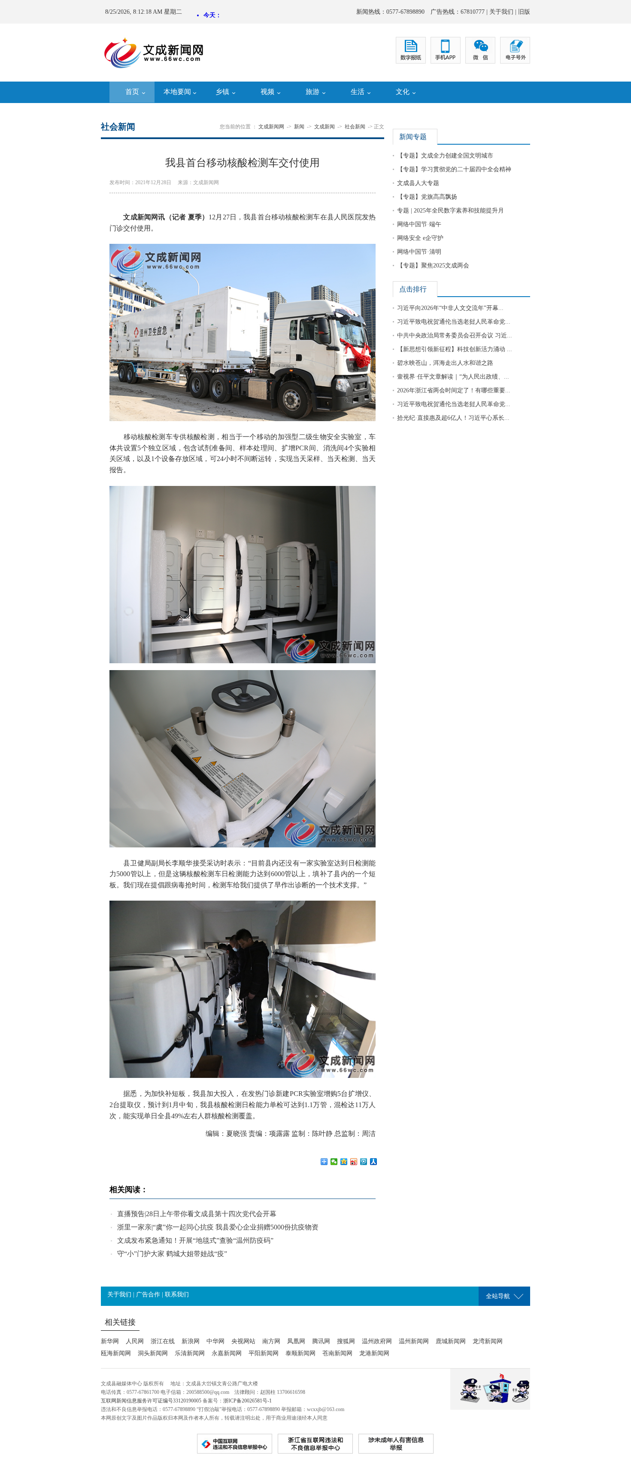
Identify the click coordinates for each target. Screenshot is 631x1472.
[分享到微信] (334, 1161)
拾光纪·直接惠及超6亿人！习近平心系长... (453, 418)
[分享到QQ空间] (344, 1161)
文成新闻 (324, 127)
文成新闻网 (271, 127)
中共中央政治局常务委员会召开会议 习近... (454, 335)
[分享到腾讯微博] (363, 1161)
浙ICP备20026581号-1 (247, 1401)
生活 (357, 91)
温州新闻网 (414, 1341)
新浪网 (191, 1341)
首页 (132, 91)
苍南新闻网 (337, 1353)
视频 (267, 91)
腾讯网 (321, 1341)
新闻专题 (413, 136)
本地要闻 (177, 91)
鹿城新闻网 (451, 1341)
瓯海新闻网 (116, 1353)
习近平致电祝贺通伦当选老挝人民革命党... (453, 322)
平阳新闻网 (264, 1353)
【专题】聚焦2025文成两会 (433, 265)
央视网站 (243, 1341)
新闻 (299, 127)
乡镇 (222, 91)
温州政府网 (377, 1341)
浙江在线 (163, 1341)
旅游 (312, 91)
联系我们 (177, 1294)
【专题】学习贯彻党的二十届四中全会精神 (454, 169)
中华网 (215, 1341)
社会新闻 (355, 127)
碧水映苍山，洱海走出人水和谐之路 (445, 363)
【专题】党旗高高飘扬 (427, 197)
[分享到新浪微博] (354, 1161)
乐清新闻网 (190, 1353)
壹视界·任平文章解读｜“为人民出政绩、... (453, 376)
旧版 (524, 12)
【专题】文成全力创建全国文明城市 (445, 155)
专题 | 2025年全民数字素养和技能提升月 (450, 210)
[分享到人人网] (373, 1161)
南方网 (271, 1341)
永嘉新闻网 (227, 1353)
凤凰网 (296, 1341)
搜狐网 (346, 1341)
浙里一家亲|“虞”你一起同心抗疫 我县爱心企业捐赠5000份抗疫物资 (218, 1227)
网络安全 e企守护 (420, 238)
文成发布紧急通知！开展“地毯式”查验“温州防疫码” (195, 1240)
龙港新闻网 (374, 1353)
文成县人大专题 (418, 183)
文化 (403, 91)
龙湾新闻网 (488, 1341)
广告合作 (148, 1294)
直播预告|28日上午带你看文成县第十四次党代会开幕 (196, 1213)
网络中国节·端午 (419, 224)
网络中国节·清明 (419, 252)
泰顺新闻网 (300, 1353)
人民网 (135, 1341)
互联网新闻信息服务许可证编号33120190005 (151, 1401)
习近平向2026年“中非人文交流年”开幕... (450, 308)
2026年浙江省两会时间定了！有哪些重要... (453, 390)
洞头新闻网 (153, 1353)
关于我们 (501, 12)
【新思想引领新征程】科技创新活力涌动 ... (454, 349)
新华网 (110, 1341)
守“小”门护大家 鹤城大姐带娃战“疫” (172, 1253)
